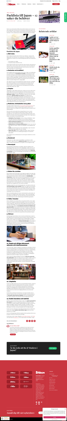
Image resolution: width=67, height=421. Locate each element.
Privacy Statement (54, 419)
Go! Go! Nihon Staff (11, 20)
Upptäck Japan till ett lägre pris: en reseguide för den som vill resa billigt (54, 79)
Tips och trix (11, 12)
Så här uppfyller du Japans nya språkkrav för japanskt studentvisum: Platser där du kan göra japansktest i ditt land (54, 54)
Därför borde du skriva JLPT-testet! (54, 68)
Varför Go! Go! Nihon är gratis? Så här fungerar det (54, 39)
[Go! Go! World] (13, 372)
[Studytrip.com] (26, 372)
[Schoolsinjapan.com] (26, 377)
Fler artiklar (13, 334)
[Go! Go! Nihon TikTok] (36, 404)
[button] (65, 409)
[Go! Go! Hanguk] (13, 377)
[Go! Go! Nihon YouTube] (39, 402)
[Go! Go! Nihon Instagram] (41, 402)
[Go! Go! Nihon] (40, 372)
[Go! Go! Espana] (13, 381)
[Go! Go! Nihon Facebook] (36, 402)
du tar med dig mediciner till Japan (26, 105)
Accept (54, 417)
